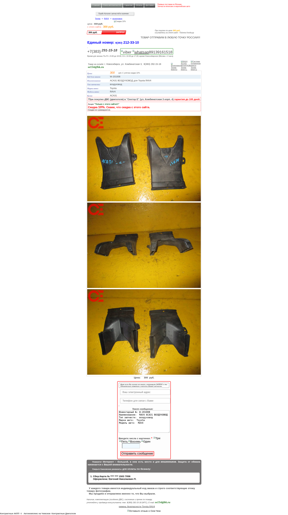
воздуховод (117, 19)
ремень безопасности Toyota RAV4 (137, 506)
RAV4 (106, 19)
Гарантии (128, 5)
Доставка (150, 5)
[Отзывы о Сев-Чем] (144, 511)
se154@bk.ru (96, 66)
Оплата (139, 5)
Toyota (97, 19)
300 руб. (92, 32)
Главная (96, 5)
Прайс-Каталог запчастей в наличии (113, 14)
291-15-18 (109, 50)
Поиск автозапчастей (112, 5)
